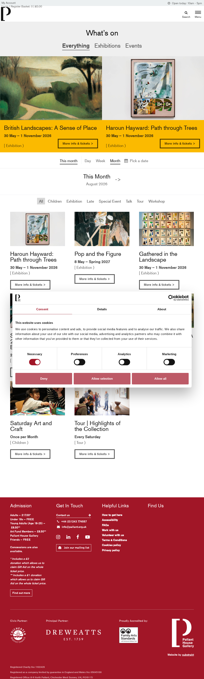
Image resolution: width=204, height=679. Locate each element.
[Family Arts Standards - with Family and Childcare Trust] (128, 635)
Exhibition (74, 201)
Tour (140, 201)
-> (118, 179)
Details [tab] (102, 309)
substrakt (188, 654)
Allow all (160, 378)
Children (55, 201)
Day (88, 160)
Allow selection (102, 378)
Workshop (156, 201)
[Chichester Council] (18, 635)
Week (100, 160)
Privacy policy (111, 550)
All (41, 201)
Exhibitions (107, 45)
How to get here (112, 515)
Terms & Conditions (114, 540)
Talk (129, 201)
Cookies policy (111, 545)
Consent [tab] (42, 309)
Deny (43, 378)
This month (68, 160)
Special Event (110, 201)
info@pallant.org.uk (74, 527)
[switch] (79, 362)
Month (115, 160)
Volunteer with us (113, 535)
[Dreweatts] (73, 635)
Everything (76, 45)
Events (133, 45)
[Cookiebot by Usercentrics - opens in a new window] (171, 298)
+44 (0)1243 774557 (74, 521)
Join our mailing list (76, 547)
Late (90, 201)
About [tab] (161, 309)
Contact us (63, 515)
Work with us (110, 530)
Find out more (21, 593)
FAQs (105, 525)
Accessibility (110, 520)
